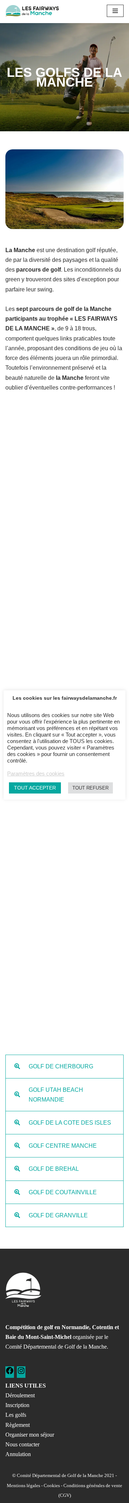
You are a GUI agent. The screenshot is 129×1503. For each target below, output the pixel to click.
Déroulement (20, 1395)
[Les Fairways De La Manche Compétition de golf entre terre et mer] (32, 10)
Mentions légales (23, 1485)
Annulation (18, 1454)
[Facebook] (9, 1373)
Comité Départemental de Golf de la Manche (56, 1347)
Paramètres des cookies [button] (35, 774)
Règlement (17, 1425)
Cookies (52, 1485)
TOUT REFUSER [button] (90, 788)
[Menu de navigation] (115, 11)
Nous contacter (22, 1444)
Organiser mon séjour (29, 1435)
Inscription (17, 1405)
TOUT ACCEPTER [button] (35, 788)
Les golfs (15, 1415)
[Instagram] (21, 1373)
